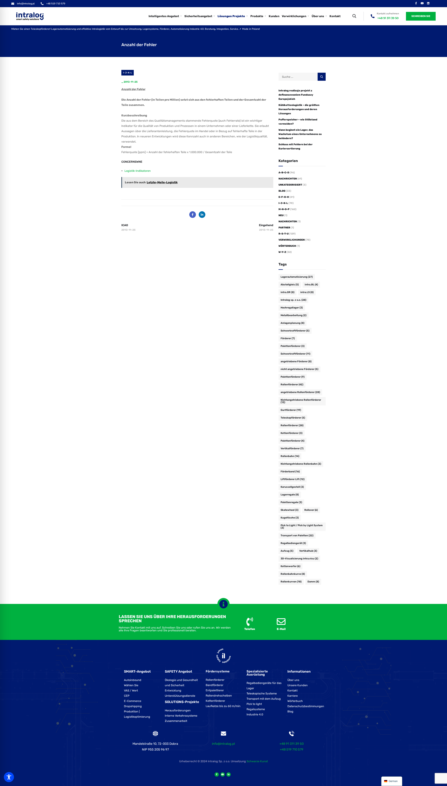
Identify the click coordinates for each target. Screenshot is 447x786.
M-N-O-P (284, 209)
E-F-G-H (284, 197)
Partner (284, 227)
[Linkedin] (428, 3)
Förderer (288, 338)
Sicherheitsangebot (198, 16)
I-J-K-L (127, 72)
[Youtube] (422, 3)
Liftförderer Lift (293, 479)
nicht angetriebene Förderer (299, 369)
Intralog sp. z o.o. (293, 299)
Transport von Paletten (297, 535)
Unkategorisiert (290, 184)
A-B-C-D (284, 172)
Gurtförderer (291, 410)
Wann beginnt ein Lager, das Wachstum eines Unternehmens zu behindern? (300, 134)
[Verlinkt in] (228, 774)
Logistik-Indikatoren (137, 170)
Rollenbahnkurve (293, 573)
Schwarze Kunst (257, 761)
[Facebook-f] (416, 3)
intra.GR (287, 292)
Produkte (256, 16)
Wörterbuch (287, 245)
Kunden (274, 16)
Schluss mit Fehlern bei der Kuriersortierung (296, 146)
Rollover (311, 510)
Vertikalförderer (292, 448)
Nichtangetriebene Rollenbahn (301, 463)
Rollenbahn (290, 456)
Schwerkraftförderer (295, 330)
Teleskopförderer (293, 417)
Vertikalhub (308, 550)
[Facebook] (192, 214)
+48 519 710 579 (291, 749)
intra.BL (311, 284)
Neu (281, 215)
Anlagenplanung (292, 323)
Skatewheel (289, 510)
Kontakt (334, 16)
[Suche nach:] (302, 76)
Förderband (290, 471)
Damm (313, 581)
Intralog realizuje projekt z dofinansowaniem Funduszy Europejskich (296, 94)
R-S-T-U (284, 233)
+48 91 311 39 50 (388, 18)
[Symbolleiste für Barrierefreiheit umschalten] (8, 777)
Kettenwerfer (290, 566)
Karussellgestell (292, 486)
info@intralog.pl (223, 744)
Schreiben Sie (420, 16)
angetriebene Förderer (296, 361)
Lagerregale (290, 494)
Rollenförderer (292, 384)
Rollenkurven (291, 581)
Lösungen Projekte (231, 16)
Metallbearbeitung (293, 315)
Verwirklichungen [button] (294, 16)
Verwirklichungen (292, 239)
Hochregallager (292, 307)
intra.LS (307, 292)
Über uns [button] (318, 16)
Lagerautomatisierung (297, 276)
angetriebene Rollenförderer (300, 392)
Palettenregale (291, 502)
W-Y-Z (282, 252)
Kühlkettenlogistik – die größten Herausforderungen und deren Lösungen (299, 109)
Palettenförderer (293, 346)
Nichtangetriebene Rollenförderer (301, 401)
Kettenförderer (291, 433)
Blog (282, 190)
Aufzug (287, 550)
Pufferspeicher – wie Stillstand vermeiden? (298, 121)
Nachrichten (288, 178)
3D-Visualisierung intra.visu (299, 558)
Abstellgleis (290, 284)
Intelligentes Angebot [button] (164, 16)
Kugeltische (290, 517)
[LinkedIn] (202, 214)
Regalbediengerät (293, 543)
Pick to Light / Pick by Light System (302, 526)
